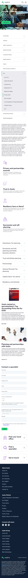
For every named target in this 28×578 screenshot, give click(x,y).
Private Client (7, 95)
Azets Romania (6, 546)
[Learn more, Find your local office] (24, 437)
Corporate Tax (7, 84)
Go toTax (6, 77)
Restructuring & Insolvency (9, 68)
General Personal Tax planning (10, 270)
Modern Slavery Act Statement (10, 516)
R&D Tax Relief (7, 98)
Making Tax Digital (8, 91)
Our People (5, 473)
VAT (5, 109)
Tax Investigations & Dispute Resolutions (13, 102)
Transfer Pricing (7, 105)
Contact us (6, 22)
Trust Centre (5, 503)
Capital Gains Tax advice (11, 277)
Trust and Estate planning (12, 258)
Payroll (4, 64)
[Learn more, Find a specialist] (24, 447)
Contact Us (5, 489)
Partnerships (7, 264)
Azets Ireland (5, 541)
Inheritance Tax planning (11, 243)
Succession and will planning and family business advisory (10, 251)
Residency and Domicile (11, 282)
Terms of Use (5, 514)
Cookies (4, 508)
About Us (4, 470)
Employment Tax (8, 88)
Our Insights (5, 481)
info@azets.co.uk (5, 564)
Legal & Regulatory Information (10, 497)
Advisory (5, 40)
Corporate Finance (7, 54)
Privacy (4, 505)
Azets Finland (5, 538)
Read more (4, 323)
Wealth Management (8, 118)
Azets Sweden (6, 549)
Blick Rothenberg (6, 552)
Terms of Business (7, 511)
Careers (4, 484)
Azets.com (5, 533)
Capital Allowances (8, 81)
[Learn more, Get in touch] (24, 457)
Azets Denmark (6, 536)
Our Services (5, 476)
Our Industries (6, 478)
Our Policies (5, 500)
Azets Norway (6, 544)
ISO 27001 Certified (7, 486)
